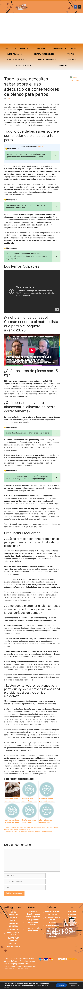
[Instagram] (79, 7)
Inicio (7, 48)
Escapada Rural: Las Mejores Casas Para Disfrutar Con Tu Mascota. (29, 832)
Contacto (63, 65)
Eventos (70, 54)
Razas (73, 48)
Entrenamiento (21, 48)
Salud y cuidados (14, 54)
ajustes (6, 987)
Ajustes (73, 985)
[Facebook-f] (75, 7)
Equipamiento (58, 48)
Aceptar (61, 985)
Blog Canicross (22, 65)
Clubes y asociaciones (16, 60)
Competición (40, 48)
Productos (69, 60)
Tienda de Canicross (45, 60)
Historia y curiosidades (44, 54)
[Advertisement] (41, 28)
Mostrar (40, 146)
